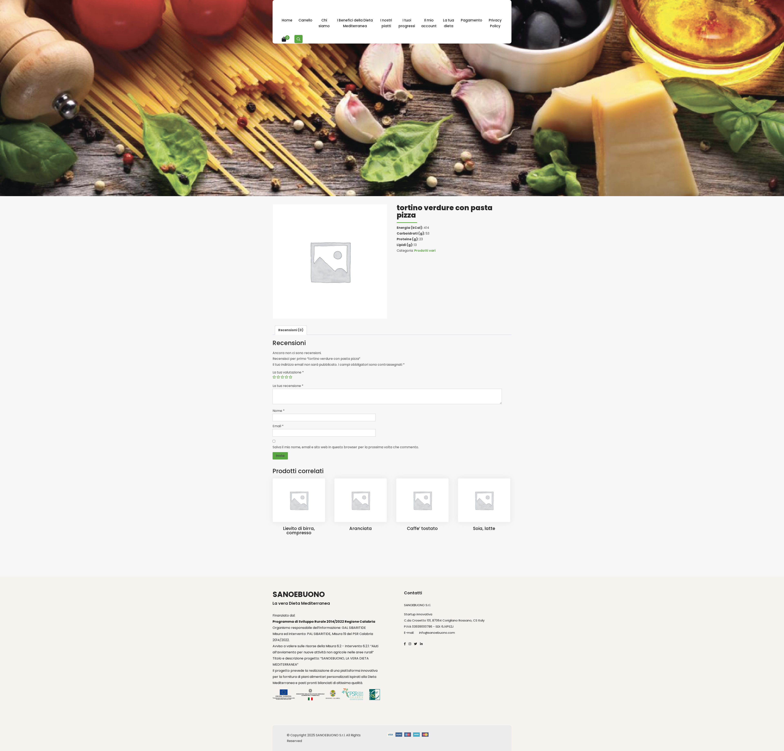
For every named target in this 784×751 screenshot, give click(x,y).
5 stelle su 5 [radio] (290, 377)
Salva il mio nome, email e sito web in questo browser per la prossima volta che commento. (346, 447)
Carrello (305, 20)
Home (287, 20)
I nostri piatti (386, 23)
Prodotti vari (424, 250)
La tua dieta (448, 23)
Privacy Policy (495, 23)
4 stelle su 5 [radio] (286, 377)
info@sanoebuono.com (437, 632)
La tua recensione (288, 385)
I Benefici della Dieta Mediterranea (355, 23)
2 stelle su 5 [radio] (278, 377)
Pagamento (471, 20)
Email (278, 426)
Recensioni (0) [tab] (290, 330)
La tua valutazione (288, 372)
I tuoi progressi (407, 23)
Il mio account (429, 23)
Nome (279, 410)
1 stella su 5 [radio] (274, 377)
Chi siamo (324, 23)
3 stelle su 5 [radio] (282, 377)
